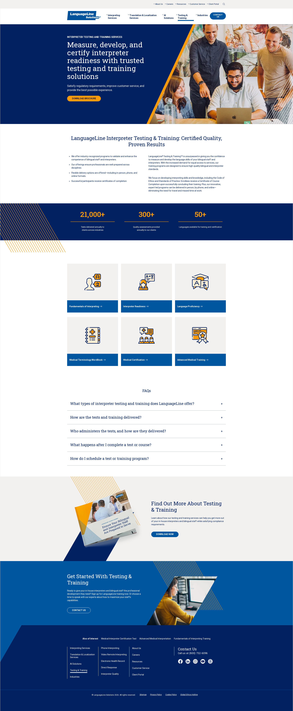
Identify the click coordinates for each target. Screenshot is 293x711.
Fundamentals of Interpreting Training (192, 638)
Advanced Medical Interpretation (155, 638)
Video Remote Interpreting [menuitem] (114, 654)
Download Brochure (84, 98)
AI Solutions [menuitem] (169, 16)
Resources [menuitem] (181, 4)
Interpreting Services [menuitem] (114, 16)
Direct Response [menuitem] (109, 667)
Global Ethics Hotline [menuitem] (189, 695)
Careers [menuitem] (169, 4)
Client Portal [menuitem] (214, 4)
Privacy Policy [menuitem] (156, 695)
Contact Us (217, 16)
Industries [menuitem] (202, 15)
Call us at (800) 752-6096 (193, 653)
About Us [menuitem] (159, 4)
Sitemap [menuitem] (143, 695)
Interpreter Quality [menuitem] (110, 674)
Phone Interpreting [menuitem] (110, 648)
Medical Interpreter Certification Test (118, 638)
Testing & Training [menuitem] (183, 16)
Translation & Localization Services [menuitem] (143, 16)
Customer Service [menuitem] (197, 4)
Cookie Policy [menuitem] (171, 695)
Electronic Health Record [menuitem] (113, 661)
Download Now (165, 534)
